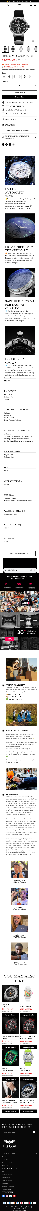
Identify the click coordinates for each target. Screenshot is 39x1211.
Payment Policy (7, 1180)
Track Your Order (7, 1163)
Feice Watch (22, 1210)
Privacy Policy (6, 1189)
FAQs (4, 1171)
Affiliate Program (7, 1166)
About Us (5, 1157)
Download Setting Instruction (20, 553)
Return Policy (6, 1177)
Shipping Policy (7, 1174)
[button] (4, 5)
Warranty (5, 1183)
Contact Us (5, 1160)
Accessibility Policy (19, 1208)
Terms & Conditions (8, 1186)
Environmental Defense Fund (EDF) (18, 749)
